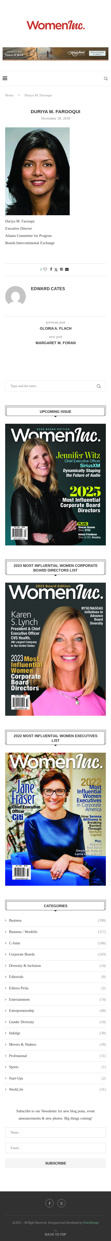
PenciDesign (91, 1222)
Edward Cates (48, 289)
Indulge (57, 1033)
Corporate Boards (57, 954)
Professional (57, 1056)
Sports (57, 1067)
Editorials (57, 977)
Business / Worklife (57, 932)
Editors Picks (57, 988)
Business (57, 920)
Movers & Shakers (57, 1044)
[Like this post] (45, 269)
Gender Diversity (57, 1022)
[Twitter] (61, 1203)
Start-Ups (57, 1078)
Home (9, 95)
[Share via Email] (67, 269)
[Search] (105, 78)
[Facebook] (49, 1203)
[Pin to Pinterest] (61, 269)
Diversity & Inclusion (57, 966)
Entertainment (57, 999)
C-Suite (57, 943)
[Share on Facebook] (51, 269)
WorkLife (57, 1089)
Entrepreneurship (57, 1011)
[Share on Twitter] (56, 269)
